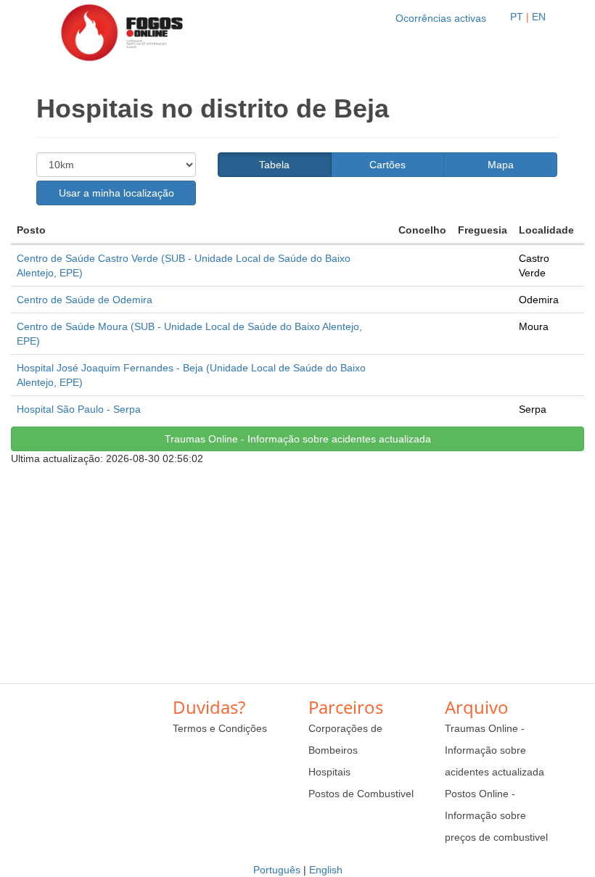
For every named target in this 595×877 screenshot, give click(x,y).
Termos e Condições (220, 728)
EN (539, 16)
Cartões (387, 164)
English (325, 870)
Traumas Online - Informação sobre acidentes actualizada (298, 439)
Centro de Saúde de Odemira (84, 299)
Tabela (274, 164)
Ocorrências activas (440, 18)
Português (276, 870)
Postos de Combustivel (361, 793)
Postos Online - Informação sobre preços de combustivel (496, 815)
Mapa (501, 164)
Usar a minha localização (116, 193)
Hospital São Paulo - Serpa (79, 409)
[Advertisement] (297, 567)
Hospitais (329, 772)
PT (516, 16)
